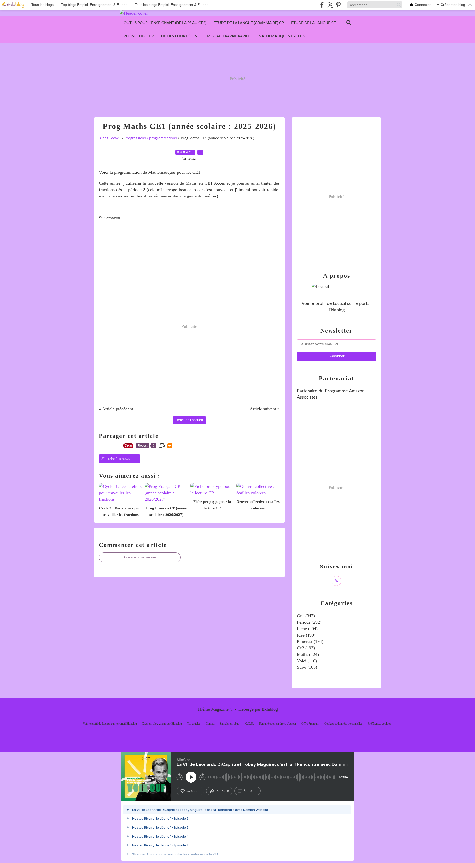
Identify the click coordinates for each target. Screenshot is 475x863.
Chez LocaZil (110, 138)
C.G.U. (249, 723)
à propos (250, 790)
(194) (310, 641)
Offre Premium (310, 723)
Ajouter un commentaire (140, 557)
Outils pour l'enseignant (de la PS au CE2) (165, 23)
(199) (306, 635)
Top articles (193, 723)
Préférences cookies (379, 723)
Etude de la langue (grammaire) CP (249, 23)
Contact (210, 723)
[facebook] (322, 5)
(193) (306, 647)
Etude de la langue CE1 (314, 23)
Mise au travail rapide (229, 36)
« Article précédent (116, 408)
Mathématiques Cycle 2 (281, 36)
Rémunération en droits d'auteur (277, 723)
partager (222, 790)
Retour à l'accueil (189, 420)
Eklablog (270, 709)
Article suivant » (265, 408)
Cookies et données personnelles (343, 723)
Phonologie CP (139, 36)
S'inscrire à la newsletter (119, 459)
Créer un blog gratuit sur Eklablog (162, 723)
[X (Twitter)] (330, 5)
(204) (307, 628)
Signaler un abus (230, 723)
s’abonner (193, 790)
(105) (307, 667)
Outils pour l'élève (180, 36)
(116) (307, 660)
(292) (309, 622)
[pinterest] (338, 5)
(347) (306, 615)
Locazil (339, 303)
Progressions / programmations (151, 138)
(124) (308, 654)
